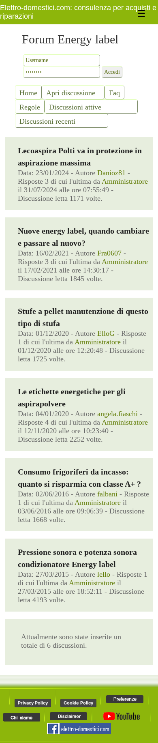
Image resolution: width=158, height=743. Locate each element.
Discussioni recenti (47, 121)
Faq (114, 93)
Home (28, 93)
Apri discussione (70, 93)
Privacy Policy (33, 703)
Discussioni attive (75, 107)
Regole (29, 107)
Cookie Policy (78, 703)
